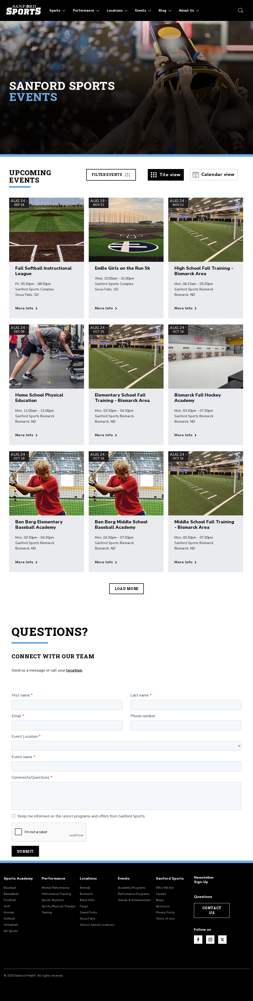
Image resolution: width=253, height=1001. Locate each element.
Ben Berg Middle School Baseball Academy (121, 524)
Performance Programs (134, 894)
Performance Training (56, 894)
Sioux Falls (87, 919)
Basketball (11, 894)
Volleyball (11, 925)
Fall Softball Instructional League (43, 270)
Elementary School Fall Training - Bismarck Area (122, 397)
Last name (139, 695)
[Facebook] (198, 939)
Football (10, 900)
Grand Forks (88, 912)
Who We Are (164, 888)
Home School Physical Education (39, 397)
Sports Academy (18, 878)
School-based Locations (97, 925)
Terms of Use (165, 919)
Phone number (142, 716)
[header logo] (23, 10)
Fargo (84, 906)
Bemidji (85, 888)
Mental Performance (55, 888)
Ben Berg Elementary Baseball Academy (39, 524)
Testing (47, 912)
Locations (88, 878)
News (160, 900)
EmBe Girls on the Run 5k (122, 268)
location (74, 670)
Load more (127, 588)
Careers (161, 894)
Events (124, 878)
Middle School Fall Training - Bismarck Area (204, 524)
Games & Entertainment (134, 900)
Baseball (10, 888)
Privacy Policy (165, 912)
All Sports (11, 931)
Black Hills (87, 900)
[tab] (166, 175)
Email (16, 716)
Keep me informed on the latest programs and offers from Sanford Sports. (82, 816)
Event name (22, 757)
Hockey (9, 912)
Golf (7, 906)
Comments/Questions (30, 777)
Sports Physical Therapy (58, 906)
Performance (53, 878)
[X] (222, 939)
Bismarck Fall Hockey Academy (197, 397)
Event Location (25, 736)
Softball (9, 919)
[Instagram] (210, 939)
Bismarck (86, 894)
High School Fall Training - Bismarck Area (203, 270)
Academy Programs (132, 888)
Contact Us (211, 910)
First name (21, 695)
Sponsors (163, 906)
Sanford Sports (170, 878)
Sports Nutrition (53, 900)
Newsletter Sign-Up (204, 879)
